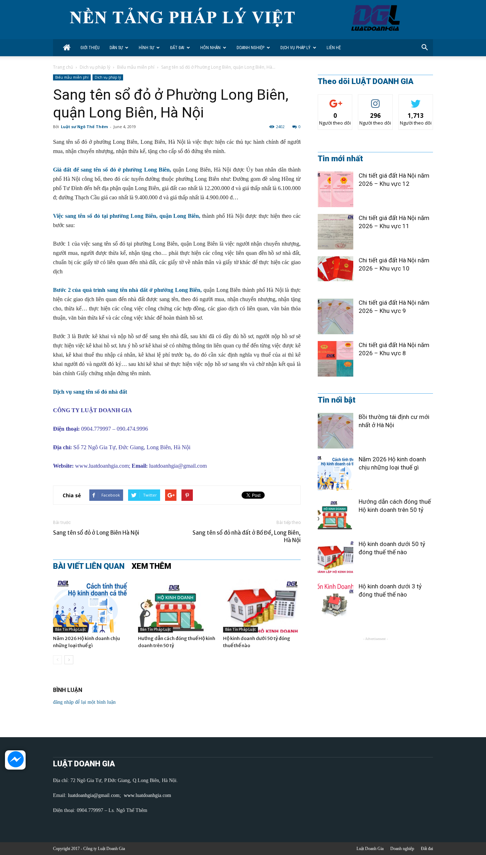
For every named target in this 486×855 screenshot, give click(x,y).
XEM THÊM (151, 566)
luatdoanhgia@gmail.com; (95, 795)
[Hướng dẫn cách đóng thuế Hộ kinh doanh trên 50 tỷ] (177, 606)
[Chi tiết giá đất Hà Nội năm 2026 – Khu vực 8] (335, 359)
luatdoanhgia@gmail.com (178, 466)
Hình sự (146, 47)
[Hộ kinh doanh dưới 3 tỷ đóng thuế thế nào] (335, 600)
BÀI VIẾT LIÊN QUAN (89, 566)
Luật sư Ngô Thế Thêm (84, 126)
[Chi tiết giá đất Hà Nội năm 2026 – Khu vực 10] (335, 268)
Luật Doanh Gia (370, 848)
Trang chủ (63, 67)
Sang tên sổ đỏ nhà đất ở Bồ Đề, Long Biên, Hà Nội (246, 536)
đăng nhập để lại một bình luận (84, 702)
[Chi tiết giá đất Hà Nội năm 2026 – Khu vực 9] (335, 316)
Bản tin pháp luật (70, 629)
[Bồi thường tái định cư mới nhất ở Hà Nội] (335, 431)
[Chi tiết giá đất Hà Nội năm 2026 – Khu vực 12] (335, 189)
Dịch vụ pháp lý (295, 47)
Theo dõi (335, 100)
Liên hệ (334, 47)
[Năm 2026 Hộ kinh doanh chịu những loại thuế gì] (92, 606)
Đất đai (177, 47)
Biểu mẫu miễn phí (135, 67)
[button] (424, 47)
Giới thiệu (90, 47)
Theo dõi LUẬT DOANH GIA (365, 81)
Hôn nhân (210, 47)
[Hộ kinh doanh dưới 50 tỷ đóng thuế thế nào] (262, 606)
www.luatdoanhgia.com (102, 466)
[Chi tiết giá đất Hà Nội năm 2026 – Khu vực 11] (335, 232)
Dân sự (116, 47)
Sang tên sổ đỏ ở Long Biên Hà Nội (96, 532)
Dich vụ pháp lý (95, 67)
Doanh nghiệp (250, 47)
